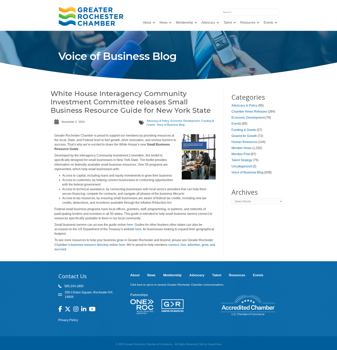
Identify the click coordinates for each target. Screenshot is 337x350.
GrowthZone (215, 344)
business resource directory (90, 244)
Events (236, 123)
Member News (241, 148)
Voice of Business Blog (170, 124)
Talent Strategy (241, 160)
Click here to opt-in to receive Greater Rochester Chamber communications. (177, 284)
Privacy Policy (68, 320)
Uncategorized (241, 166)
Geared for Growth (244, 136)
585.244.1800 (73, 286)
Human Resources (244, 142)
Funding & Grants (243, 129)
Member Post (240, 154)
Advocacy (208, 22)
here (130, 224)
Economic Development (185, 120)
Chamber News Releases (249, 111)
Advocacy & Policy (158, 120)
